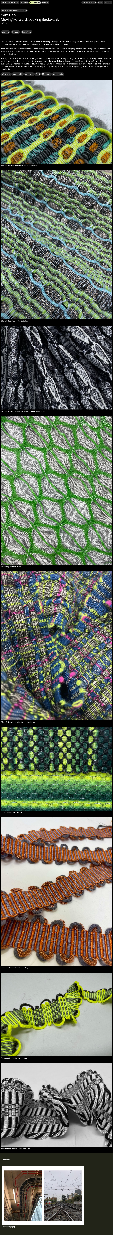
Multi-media (58, 74)
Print (38, 74)
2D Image (46, 74)
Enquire (15, 32)
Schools (24, 3)
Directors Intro (89, 3)
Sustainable (17, 74)
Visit (100, 3)
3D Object (6, 74)
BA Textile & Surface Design (14, 11)
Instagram (26, 32)
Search (108, 3)
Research (6, 28)
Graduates (35, 3)
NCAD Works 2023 (10, 3)
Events (45, 3)
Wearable (29, 74)
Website (5, 32)
